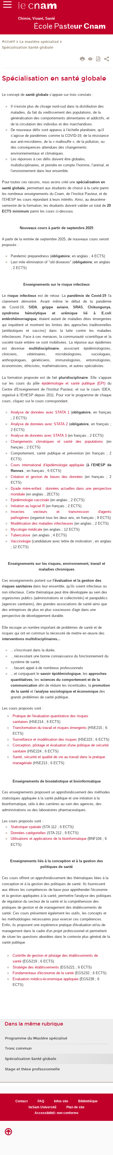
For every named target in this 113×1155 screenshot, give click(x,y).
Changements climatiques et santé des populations (57, 441)
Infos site (61, 1101)
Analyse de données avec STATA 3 (39, 435)
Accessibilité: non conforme (56, 1113)
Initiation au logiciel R (28, 506)
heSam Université (42, 1107)
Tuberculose (21, 535)
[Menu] (7, 5)
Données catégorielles (28, 833)
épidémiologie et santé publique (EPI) (73, 383)
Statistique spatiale (26, 827)
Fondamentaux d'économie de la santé (43, 973)
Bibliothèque (88, 1101)
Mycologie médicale (26, 529)
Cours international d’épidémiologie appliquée (47, 465)
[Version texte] (90, 59)
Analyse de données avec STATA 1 (40, 412)
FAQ (41, 1101)
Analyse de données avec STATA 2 (39, 424)
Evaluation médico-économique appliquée (45, 979)
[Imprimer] (82, 59)
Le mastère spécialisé (39, 42)
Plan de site (75, 1107)
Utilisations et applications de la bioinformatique (48, 839)
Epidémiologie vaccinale (30, 500)
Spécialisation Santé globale (27, 47)
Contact (21, 1101)
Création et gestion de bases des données (47, 477)
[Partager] (106, 59)
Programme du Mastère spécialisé (36, 1038)
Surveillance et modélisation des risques (45, 739)
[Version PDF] (98, 59)
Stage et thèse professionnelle (32, 1069)
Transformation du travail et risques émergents (50, 728)
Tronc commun (18, 1048)
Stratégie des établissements (36, 967)
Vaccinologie (21, 541)
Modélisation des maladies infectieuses (42, 523)
